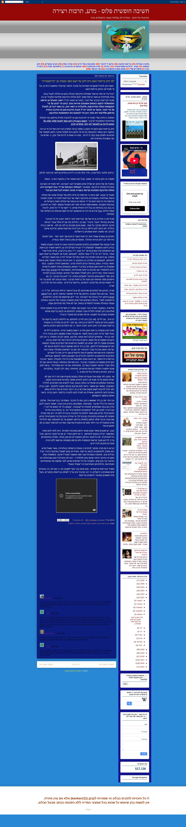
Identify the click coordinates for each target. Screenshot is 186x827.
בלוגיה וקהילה (142, 64)
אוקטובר (139, 607)
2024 (142, 587)
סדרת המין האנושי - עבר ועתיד (135, 285)
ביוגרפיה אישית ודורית (138, 267)
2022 (142, 594)
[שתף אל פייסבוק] (60, 520)
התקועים (143, 533)
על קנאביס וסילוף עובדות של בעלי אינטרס (140, 552)
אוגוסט (139, 614)
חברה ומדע (67, 64)
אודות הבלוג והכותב (139, 263)
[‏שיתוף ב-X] (63, 520)
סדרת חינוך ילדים (140, 275)
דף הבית (76, 664)
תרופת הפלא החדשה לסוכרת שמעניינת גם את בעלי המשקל (141, 376)
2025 (142, 584)
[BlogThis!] (65, 520)
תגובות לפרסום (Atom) (73, 671)
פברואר (139, 642)
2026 (142, 580)
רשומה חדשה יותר (106, 664)
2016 (142, 663)
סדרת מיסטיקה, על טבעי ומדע (135, 289)
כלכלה (107, 66)
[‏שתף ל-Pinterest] (58, 520)
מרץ (140, 638)
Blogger (88, 809)
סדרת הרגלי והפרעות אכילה (136, 293)
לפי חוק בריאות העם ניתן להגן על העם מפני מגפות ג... (136, 620)
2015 (142, 667)
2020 (142, 649)
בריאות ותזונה (124, 64)
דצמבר (139, 601)
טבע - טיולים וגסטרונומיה (126, 66)
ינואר (140, 645)
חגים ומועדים (51, 64)
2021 (142, 597)
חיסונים (94, 523)
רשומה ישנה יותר (46, 664)
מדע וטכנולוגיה (93, 66)
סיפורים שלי (135, 69)
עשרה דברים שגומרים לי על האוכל (141, 512)
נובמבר (139, 604)
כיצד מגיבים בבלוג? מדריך (137, 259)
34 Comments (78, 520)
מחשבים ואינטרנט (73, 66)
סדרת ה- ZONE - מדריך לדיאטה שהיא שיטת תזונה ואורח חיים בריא (135, 303)
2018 (142, 656)
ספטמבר (138, 611)
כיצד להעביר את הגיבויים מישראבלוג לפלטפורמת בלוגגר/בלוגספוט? (140, 467)
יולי (140, 628)
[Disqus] (76, 559)
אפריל (139, 635)
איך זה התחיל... (141, 271)
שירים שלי (96, 69)
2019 (142, 653)
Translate (141, 84)
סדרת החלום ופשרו (140, 297)
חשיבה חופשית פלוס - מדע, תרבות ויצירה (101, 11)
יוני (141, 631)
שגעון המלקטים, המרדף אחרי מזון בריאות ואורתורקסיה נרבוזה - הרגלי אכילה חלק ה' (140, 442)
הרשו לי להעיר (107, 64)
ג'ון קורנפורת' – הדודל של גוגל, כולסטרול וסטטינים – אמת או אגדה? (140, 491)
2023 (142, 591)
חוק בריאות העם (103, 523)
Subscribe (135, 208)
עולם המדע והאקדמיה (115, 69)
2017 (142, 660)
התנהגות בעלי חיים (86, 64)
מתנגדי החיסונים (74, 523)
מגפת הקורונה (86, 523)
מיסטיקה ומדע (54, 66)
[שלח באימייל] (68, 520)
